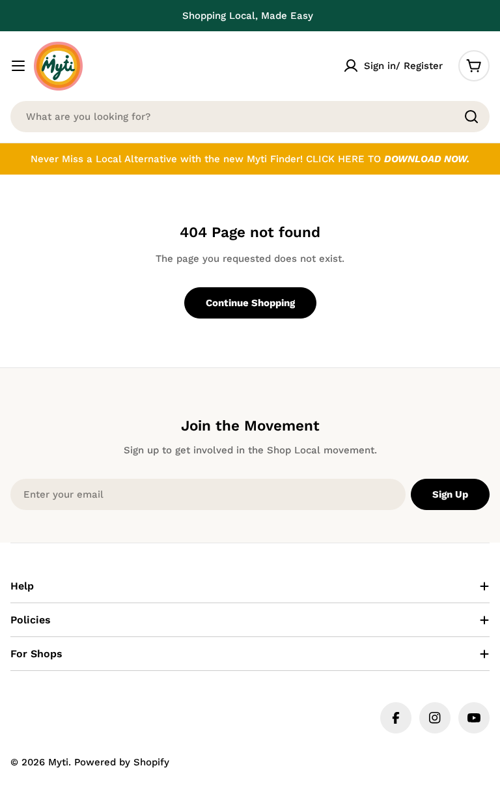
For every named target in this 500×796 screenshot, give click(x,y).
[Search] (471, 116)
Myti (58, 762)
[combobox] (250, 116)
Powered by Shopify (121, 762)
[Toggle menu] (18, 66)
